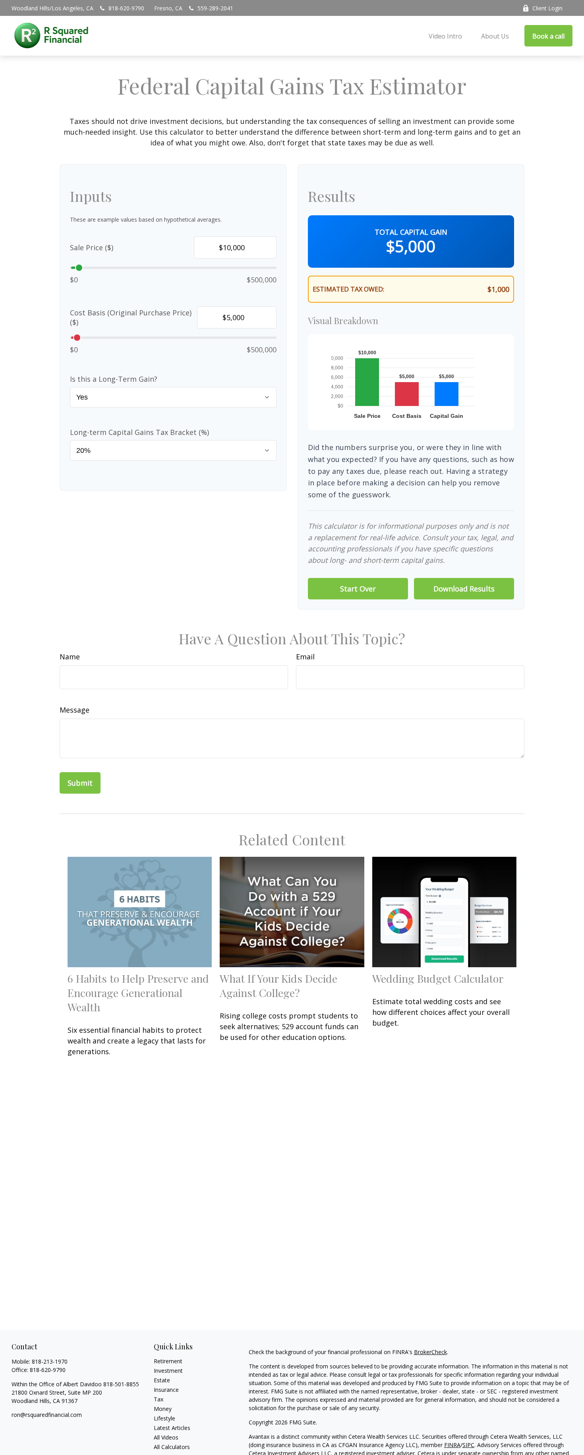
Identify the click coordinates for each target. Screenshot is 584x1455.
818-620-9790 (126, 8)
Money (163, 1408)
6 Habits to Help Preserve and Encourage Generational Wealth (138, 992)
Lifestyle (164, 1418)
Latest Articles (172, 1428)
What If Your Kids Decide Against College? (278, 985)
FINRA (452, 1445)
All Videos (166, 1437)
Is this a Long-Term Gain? (113, 379)
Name (70, 656)
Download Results (464, 588)
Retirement (168, 1361)
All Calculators (172, 1447)
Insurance (166, 1389)
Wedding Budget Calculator (437, 978)
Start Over (358, 588)
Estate (162, 1380)
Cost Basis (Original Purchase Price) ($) (130, 317)
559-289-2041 (215, 8)
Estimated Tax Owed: (348, 289)
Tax (158, 1399)
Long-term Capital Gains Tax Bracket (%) (139, 432)
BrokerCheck (430, 1352)
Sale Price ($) (91, 247)
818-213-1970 (50, 1361)
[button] (445, 35)
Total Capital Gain (411, 232)
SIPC (468, 1445)
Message (74, 710)
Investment (168, 1370)
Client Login (547, 8)
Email (305, 656)
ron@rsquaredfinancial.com (47, 1414)
